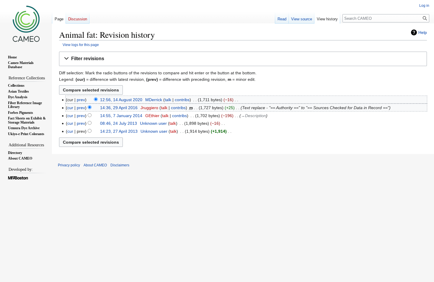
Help (422, 32)
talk (168, 99)
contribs (182, 99)
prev (81, 99)
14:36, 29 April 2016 (119, 107)
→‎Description (253, 115)
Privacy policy (69, 165)
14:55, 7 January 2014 (121, 115)
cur (70, 107)
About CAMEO (95, 165)
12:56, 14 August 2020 (121, 99)
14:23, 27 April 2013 (119, 131)
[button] (243, 59)
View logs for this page (81, 45)
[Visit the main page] (26, 23)
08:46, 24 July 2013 (118, 123)
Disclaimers (119, 165)
